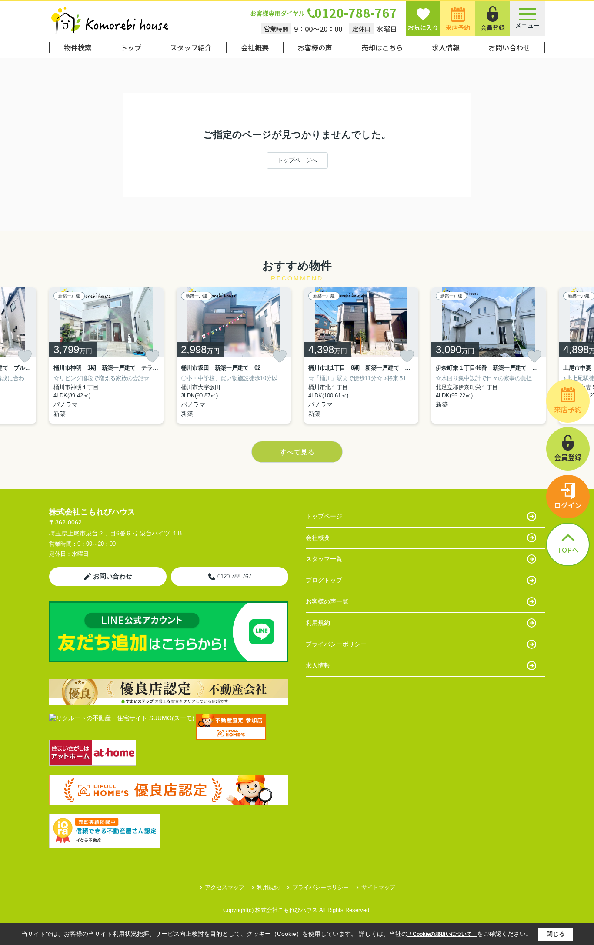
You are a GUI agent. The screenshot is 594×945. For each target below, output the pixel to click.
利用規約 (318, 622)
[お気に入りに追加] (25, 356)
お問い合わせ (509, 47)
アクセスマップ (224, 887)
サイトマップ (378, 887)
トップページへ (297, 160)
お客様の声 (314, 47)
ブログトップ (324, 580)
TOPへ (568, 549)
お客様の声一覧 (327, 601)
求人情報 (446, 47)
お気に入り (423, 27)
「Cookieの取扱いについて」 (442, 934)
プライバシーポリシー (336, 644)
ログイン (568, 505)
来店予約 (458, 27)
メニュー (527, 25)
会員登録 (493, 27)
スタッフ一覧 (324, 558)
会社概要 (255, 47)
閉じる (556, 933)
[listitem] (106, 355)
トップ (130, 47)
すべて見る (297, 452)
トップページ (324, 516)
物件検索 (78, 47)
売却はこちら (382, 47)
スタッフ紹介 (191, 47)
